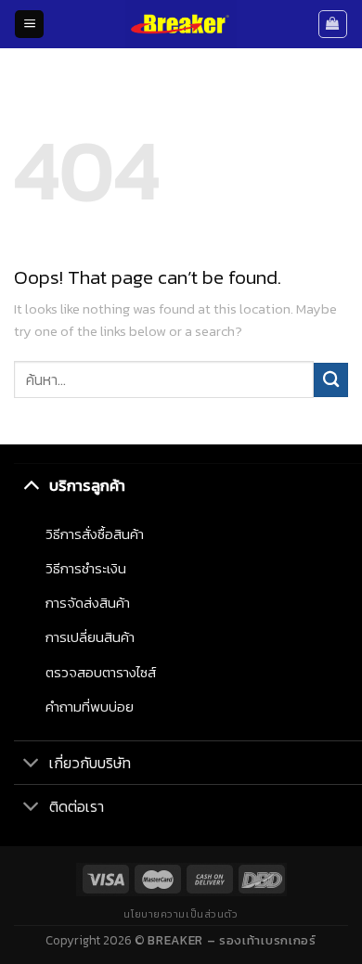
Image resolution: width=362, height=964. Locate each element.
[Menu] (29, 24)
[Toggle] (31, 484)
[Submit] (331, 380)
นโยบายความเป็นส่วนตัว (180, 913)
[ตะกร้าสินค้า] (332, 24)
